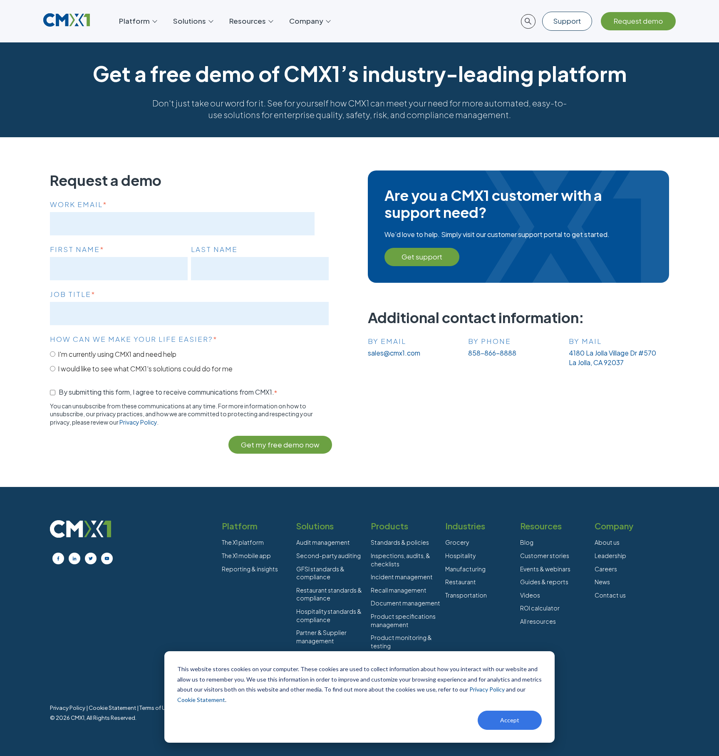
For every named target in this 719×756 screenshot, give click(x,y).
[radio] (189, 354)
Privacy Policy (487, 689)
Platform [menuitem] (240, 526)
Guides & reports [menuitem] (544, 582)
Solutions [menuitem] (315, 526)
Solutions (189, 20)
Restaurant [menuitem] (460, 582)
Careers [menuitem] (606, 569)
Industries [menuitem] (465, 526)
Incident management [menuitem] (402, 577)
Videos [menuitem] (530, 595)
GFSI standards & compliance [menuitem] (320, 573)
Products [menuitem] (389, 526)
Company (306, 20)
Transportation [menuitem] (466, 595)
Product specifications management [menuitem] (403, 620)
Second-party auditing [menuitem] (328, 555)
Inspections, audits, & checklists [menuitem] (400, 560)
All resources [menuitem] (538, 621)
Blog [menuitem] (526, 542)
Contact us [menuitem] (610, 595)
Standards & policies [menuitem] (400, 542)
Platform (134, 20)
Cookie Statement (201, 699)
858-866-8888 (492, 352)
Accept (509, 720)
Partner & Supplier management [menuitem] (321, 637)
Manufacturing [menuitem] (465, 569)
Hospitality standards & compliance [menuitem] (329, 615)
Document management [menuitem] (405, 603)
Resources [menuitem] (541, 526)
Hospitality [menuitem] (460, 555)
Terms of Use (155, 707)
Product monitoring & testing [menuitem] (401, 642)
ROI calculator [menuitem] (540, 608)
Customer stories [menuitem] (544, 555)
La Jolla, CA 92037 (596, 362)
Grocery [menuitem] (457, 542)
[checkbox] (189, 361)
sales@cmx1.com (394, 352)
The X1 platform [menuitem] (243, 542)
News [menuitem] (602, 582)
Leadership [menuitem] (610, 555)
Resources (247, 20)
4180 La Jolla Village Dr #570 (612, 352)
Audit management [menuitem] (323, 542)
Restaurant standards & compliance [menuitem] (329, 594)
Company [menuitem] (614, 526)
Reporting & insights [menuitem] (250, 569)
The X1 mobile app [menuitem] (246, 555)
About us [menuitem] (607, 542)
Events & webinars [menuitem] (545, 569)
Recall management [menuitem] (398, 590)
